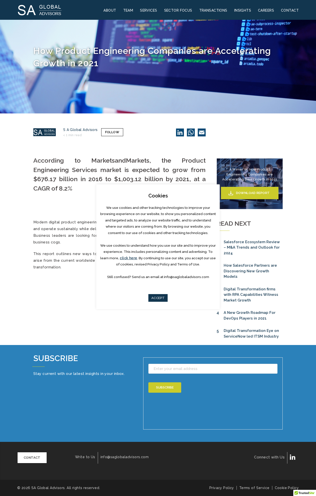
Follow (112, 132)
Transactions (213, 10)
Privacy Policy (221, 488)
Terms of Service (254, 488)
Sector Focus (178, 10)
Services (148, 10)
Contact (290, 10)
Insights (242, 10)
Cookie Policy (287, 488)
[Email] (202, 132)
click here (128, 258)
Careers (266, 10)
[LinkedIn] (180, 132)
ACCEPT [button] (158, 298)
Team (128, 10)
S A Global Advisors (80, 130)
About (109, 10)
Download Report (253, 193)
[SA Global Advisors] (42, 10)
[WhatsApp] (191, 132)
